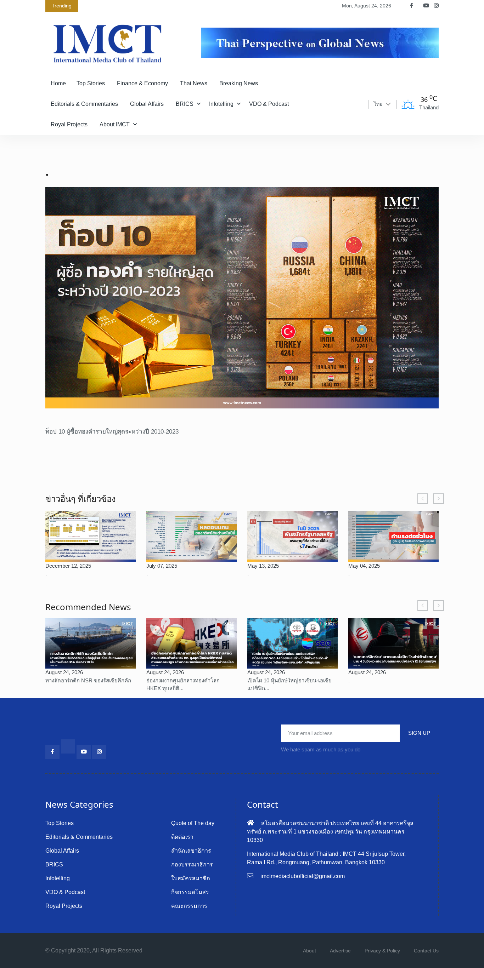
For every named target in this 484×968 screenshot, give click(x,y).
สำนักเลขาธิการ (191, 851)
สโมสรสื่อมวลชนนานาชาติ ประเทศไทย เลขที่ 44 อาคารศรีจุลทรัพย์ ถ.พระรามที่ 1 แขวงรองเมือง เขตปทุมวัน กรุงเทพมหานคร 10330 (330, 831)
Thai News (193, 83)
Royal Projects (69, 124)
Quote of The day (192, 823)
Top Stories (91, 83)
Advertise (340, 950)
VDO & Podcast (269, 104)
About (309, 950)
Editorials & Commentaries (84, 104)
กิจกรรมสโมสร (190, 892)
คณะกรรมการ (189, 906)
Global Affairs (147, 104)
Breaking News (238, 83)
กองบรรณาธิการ (192, 864)
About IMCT (115, 124)
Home (58, 83)
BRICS (184, 104)
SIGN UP (419, 733)
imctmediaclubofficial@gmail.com (302, 876)
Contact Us (426, 950)
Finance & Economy (142, 83)
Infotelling (221, 104)
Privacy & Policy (382, 950)
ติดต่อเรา (182, 837)
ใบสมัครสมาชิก (190, 878)
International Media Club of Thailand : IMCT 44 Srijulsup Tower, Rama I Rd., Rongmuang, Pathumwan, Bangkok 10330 (326, 858)
